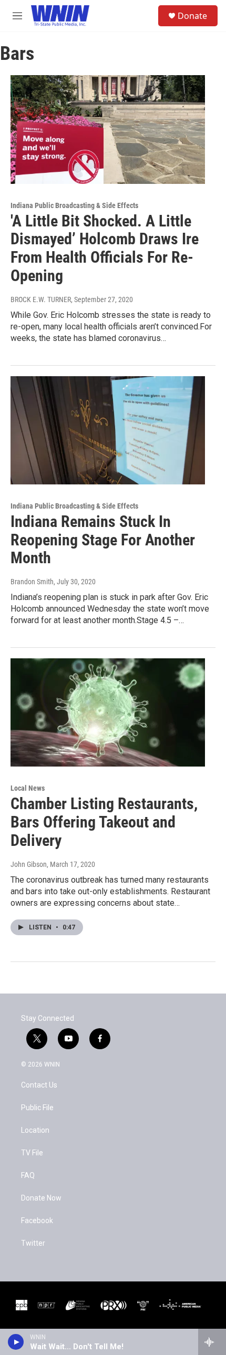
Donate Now (41, 1198)
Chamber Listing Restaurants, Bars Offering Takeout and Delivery (104, 822)
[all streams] (212, 1342)
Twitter (33, 1243)
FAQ (28, 1176)
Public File (37, 1108)
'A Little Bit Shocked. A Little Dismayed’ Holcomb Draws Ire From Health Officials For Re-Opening (105, 248)
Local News (28, 788)
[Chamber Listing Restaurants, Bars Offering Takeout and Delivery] (108, 712)
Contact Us (39, 1085)
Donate (192, 15)
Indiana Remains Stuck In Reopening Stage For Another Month (103, 539)
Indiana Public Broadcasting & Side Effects (74, 205)
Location (35, 1130)
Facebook (37, 1221)
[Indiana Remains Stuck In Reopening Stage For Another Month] (108, 430)
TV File (32, 1153)
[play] (16, 1342)
